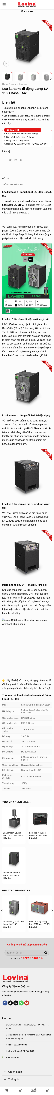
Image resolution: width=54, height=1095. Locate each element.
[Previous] (7, 45)
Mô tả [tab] (5, 178)
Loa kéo (23, 84)
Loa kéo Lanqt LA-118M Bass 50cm (12, 874)
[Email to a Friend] (15, 160)
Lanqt (13, 84)
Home (5, 84)
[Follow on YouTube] (26, 1003)
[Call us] (21, 1003)
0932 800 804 (41, 144)
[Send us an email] (15, 1003)
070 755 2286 (27, 1051)
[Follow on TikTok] (10, 1003)
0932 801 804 (23, 144)
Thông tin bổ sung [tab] (12, 184)
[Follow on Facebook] (5, 1003)
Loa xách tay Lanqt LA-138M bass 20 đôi (39, 922)
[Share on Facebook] (5, 160)
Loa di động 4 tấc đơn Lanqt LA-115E (13, 922)
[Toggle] (5, 1072)
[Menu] (4, 4)
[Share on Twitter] (10, 160)
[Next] (47, 45)
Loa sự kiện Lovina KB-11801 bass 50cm (13, 834)
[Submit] (46, 953)
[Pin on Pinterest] (21, 160)
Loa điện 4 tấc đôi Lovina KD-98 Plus (38, 834)
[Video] (6, 64)
